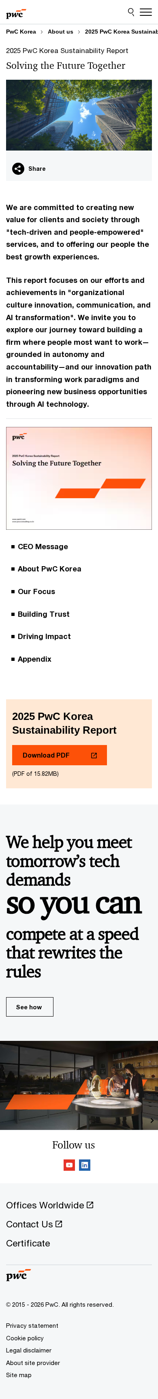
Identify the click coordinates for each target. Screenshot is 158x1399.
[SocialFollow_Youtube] (69, 1166)
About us (60, 31)
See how (29, 1007)
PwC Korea (21, 31)
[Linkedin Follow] (84, 1166)
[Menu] (146, 12)
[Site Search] (131, 12)
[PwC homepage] (16, 12)
